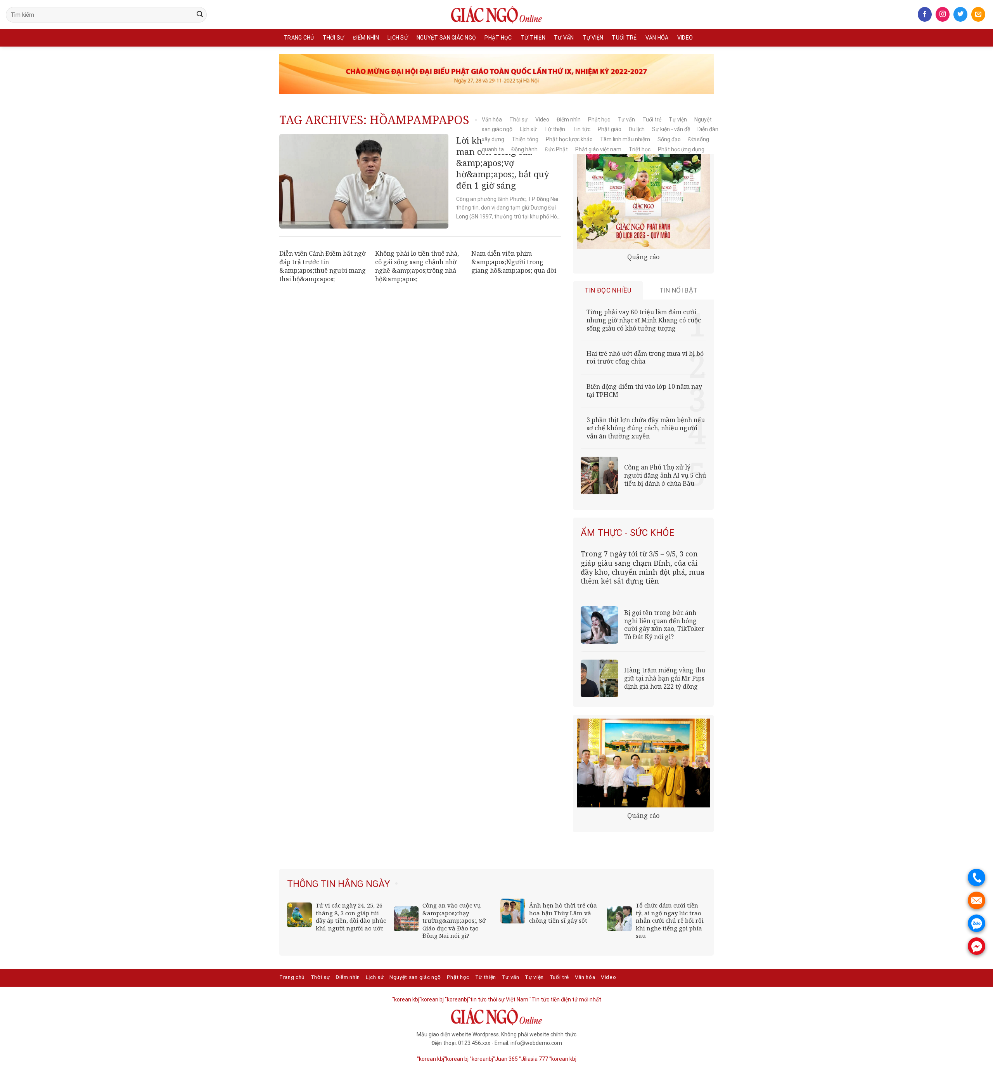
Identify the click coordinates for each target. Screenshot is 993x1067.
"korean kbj (562, 1059)
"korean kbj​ (405, 999)
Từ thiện (533, 38)
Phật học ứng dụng (681, 149)
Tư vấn (564, 38)
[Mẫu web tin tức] (496, 14)
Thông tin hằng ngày (338, 883)
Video (685, 38)
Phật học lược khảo (569, 139)
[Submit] (199, 14)
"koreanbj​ (456, 999)
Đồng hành (524, 149)
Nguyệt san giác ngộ (446, 38)
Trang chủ (299, 38)
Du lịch (637, 129)
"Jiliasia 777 (533, 1059)
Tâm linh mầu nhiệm (625, 139)
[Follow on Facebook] (925, 14)
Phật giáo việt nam (598, 149)
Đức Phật (556, 149)
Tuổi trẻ (624, 38)
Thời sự (333, 38)
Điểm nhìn (366, 38)
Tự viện (593, 38)
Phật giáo (609, 129)
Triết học (639, 149)
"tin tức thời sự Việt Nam (498, 999)
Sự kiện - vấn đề (671, 129)
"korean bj (431, 999)
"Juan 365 (505, 1059)
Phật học (498, 38)
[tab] (608, 290)
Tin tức (581, 129)
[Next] (701, 878)
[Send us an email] (978, 14)
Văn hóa (657, 38)
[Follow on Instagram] (943, 14)
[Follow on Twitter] (960, 14)
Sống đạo (669, 139)
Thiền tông (525, 139)
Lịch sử (398, 38)
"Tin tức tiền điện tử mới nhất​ (565, 999)
